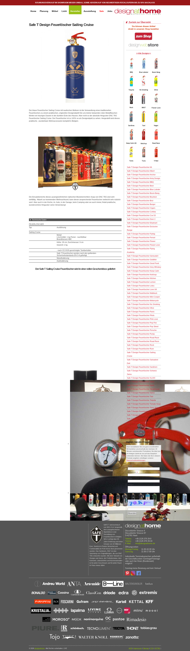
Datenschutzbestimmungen (136, 460)
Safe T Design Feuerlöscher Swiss (141, 393)
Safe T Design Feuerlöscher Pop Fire (142, 323)
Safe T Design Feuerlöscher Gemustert (142, 256)
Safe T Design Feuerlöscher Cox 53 (141, 215)
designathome (40, 648)
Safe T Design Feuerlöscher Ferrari (141, 238)
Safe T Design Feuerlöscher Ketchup (142, 275)
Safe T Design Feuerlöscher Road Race (143, 338)
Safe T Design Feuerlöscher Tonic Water (143, 408)
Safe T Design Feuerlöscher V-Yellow (142, 419)
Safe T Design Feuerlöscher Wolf (140, 434)
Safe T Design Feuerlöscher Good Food (143, 263)
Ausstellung (90, 11)
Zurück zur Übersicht (140, 22)
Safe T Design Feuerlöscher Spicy (140, 382)
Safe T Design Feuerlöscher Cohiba (141, 212)
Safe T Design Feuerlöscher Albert (141, 171)
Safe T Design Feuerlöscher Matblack (142, 293)
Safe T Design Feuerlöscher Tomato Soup (144, 404)
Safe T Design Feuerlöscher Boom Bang (143, 193)
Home (33, 11)
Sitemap (146, 648)
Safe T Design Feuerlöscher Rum (140, 349)
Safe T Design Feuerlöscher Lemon (141, 282)
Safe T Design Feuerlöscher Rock (140, 345)
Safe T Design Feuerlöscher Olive (140, 308)
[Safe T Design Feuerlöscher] (144, 163)
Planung (44, 11)
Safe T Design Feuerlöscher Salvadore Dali (142, 361)
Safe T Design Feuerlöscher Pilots (140, 315)
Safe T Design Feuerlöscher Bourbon (142, 197)
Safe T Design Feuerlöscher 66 (139, 167)
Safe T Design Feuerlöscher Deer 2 (141, 219)
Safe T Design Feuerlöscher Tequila (141, 400)
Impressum (137, 648)
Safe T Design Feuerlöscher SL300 (141, 378)
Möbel (55, 11)
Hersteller (75, 11)
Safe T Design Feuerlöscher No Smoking (143, 304)
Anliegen (131, 485)
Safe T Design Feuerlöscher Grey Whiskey (144, 267)
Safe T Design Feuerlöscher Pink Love (142, 319)
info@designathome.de (145, 543)
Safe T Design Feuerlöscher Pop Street (142, 327)
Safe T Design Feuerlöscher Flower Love (143, 245)
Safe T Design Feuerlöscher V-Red (141, 415)
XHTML (157, 648)
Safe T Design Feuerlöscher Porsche (142, 330)
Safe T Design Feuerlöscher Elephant (142, 223)
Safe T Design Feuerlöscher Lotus (140, 286)
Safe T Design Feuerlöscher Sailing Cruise (141, 354)
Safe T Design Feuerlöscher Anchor (141, 175)
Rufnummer (133, 472)
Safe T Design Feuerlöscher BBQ (140, 182)
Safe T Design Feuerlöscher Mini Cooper (143, 297)
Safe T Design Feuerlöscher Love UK (142, 289)
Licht (64, 11)
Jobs (109, 11)
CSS (151, 648)
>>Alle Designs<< (143, 53)
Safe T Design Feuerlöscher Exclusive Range (142, 228)
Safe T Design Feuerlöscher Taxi (140, 396)
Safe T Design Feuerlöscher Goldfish (142, 260)
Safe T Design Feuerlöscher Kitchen (141, 278)
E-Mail (130, 478)
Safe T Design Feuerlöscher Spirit (140, 385)
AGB (130, 648)
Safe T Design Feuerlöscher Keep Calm (143, 271)
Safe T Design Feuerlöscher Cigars (141, 208)
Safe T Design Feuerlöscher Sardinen (142, 367)
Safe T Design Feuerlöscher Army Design (143, 178)
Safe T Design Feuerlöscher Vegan (141, 422)
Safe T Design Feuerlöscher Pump (141, 334)
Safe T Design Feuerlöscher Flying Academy (141, 250)
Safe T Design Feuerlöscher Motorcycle (143, 301)
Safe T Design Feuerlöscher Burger (141, 204)
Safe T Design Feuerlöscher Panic (141, 312)
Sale (101, 11)
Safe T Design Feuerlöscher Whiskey (142, 426)
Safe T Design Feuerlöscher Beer (140, 186)
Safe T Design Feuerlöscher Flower (141, 241)
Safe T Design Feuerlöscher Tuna (140, 411)
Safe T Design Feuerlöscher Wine (140, 430)
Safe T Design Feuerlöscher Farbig (141, 234)
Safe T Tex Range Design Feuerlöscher (143, 437)
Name (130, 466)
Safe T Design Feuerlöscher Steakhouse (143, 389)
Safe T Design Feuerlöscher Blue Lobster (143, 189)
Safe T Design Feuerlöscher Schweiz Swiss (142, 372)
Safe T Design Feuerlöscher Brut (140, 201)
